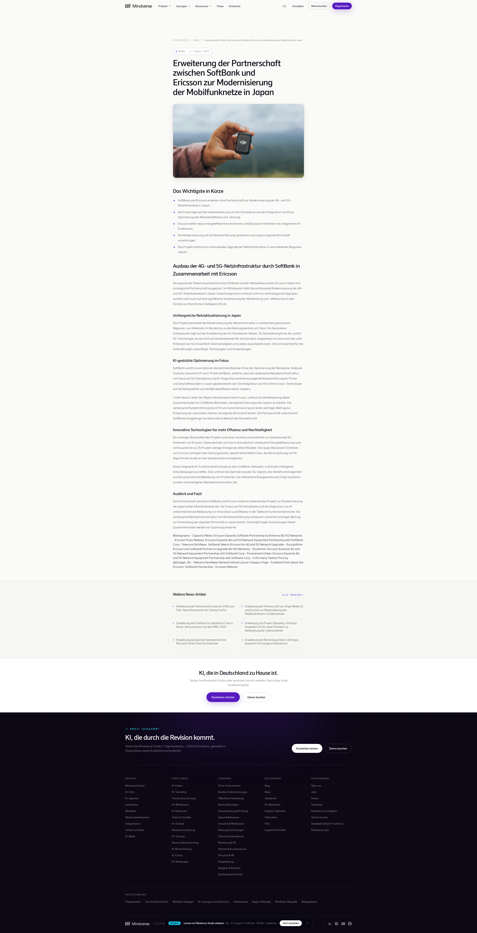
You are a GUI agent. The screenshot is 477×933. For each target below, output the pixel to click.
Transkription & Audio (184, 798)
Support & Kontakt (275, 829)
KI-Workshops (272, 804)
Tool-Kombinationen (156, 901)
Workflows (130, 810)
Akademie (270, 798)
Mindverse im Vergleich (324, 810)
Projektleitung (226, 861)
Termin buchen (319, 817)
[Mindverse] (138, 6)
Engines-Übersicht (275, 810)
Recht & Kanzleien (228, 804)
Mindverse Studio (135, 785)
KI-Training (178, 836)
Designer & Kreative (229, 867)
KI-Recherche (179, 810)
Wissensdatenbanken (137, 817)
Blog (267, 785)
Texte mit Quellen (181, 817)
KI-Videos (177, 785)
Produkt (163, 6)
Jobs (313, 791)
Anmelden (298, 6)
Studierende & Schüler (230, 874)
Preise (220, 6)
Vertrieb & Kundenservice (232, 848)
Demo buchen (319, 5)
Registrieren (342, 5)
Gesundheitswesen (228, 817)
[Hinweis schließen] (307, 923)
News (196, 40)
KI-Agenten (131, 798)
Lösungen (181, 6)
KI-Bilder (130, 836)
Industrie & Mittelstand (231, 823)
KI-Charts (177, 855)
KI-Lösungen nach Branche (213, 901)
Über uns (316, 785)
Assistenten (131, 804)
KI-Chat (129, 791)
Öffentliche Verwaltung (231, 798)
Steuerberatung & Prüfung (233, 810)
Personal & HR (226, 855)
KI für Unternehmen (229, 785)
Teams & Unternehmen (231, 836)
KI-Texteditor (179, 791)
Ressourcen (201, 6)
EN (284, 6)
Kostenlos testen (307, 748)
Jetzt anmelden (291, 923)
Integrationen (133, 823)
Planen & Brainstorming (185, 842)
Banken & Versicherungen (232, 791)
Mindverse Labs (320, 829)
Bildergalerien (309, 901)
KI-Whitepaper (180, 861)
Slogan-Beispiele (261, 901)
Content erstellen (134, 829)
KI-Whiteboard (180, 804)
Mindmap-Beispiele (286, 901)
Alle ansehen (293, 595)
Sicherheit (316, 804)
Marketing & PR (227, 842)
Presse (314, 798)
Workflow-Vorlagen (183, 901)
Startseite (181, 40)
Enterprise (234, 6)
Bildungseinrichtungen (231, 829)
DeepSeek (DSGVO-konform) (327, 823)
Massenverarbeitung (183, 829)
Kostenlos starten (223, 697)
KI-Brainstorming (182, 848)
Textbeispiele (240, 901)
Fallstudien (271, 817)
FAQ (267, 823)
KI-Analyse (178, 823)
